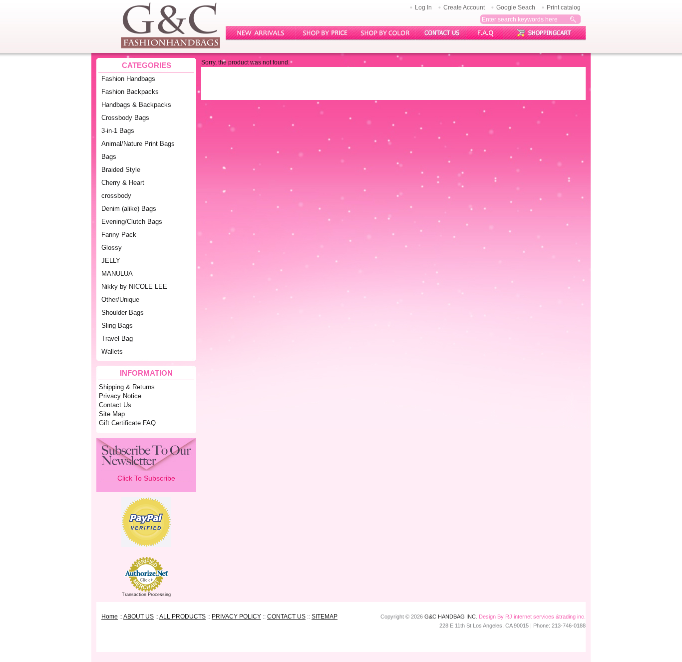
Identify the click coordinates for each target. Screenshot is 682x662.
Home (109, 616)
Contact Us (115, 405)
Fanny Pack (118, 234)
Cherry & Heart (122, 182)
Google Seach (515, 7)
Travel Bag (117, 338)
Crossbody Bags (125, 117)
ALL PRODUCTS (182, 616)
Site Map (112, 414)
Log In (423, 7)
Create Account (464, 7)
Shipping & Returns (127, 387)
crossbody (116, 195)
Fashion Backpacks (130, 91)
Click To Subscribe (146, 478)
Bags (108, 156)
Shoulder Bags (122, 312)
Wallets (112, 351)
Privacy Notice (120, 396)
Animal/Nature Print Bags (138, 143)
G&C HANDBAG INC (450, 617)
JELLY (110, 260)
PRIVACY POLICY (236, 616)
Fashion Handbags (128, 78)
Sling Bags (117, 325)
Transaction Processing (146, 594)
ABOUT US (138, 616)
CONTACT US (286, 616)
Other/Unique (120, 299)
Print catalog (564, 7)
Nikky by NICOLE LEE (134, 286)
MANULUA (117, 273)
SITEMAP (325, 616)
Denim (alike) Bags (128, 208)
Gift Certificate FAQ (127, 423)
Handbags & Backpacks (136, 104)
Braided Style (120, 169)
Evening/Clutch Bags (131, 221)
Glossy (111, 247)
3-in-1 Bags (117, 130)
